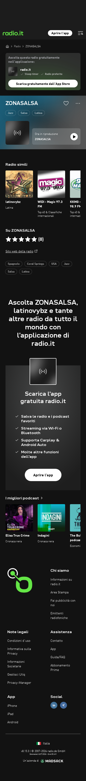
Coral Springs (35, 264)
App (53, 649)
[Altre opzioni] (77, 103)
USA (54, 264)
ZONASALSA (43, 139)
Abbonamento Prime (60, 668)
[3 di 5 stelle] (21, 239)
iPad (10, 714)
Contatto (56, 640)
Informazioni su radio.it (61, 582)
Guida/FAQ (57, 657)
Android (12, 722)
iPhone (12, 706)
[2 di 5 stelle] (15, 239)
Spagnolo (14, 264)
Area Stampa (59, 592)
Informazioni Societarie (16, 664)
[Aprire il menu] (80, 33)
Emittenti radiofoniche (59, 616)
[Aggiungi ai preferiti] (66, 103)
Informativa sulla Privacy (19, 651)
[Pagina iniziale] (7, 46)
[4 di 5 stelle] (28, 239)
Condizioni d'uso (18, 640)
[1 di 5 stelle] (8, 239)
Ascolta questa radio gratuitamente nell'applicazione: (34, 59)
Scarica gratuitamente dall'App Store (43, 84)
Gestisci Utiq (16, 674)
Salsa (24, 113)
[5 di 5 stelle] (34, 239)
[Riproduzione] (74, 136)
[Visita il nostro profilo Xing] (63, 705)
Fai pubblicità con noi (62, 603)
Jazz (10, 113)
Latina (38, 113)
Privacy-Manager (19, 682)
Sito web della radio (19, 251)
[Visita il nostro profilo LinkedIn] (54, 705)
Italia (46, 743)
